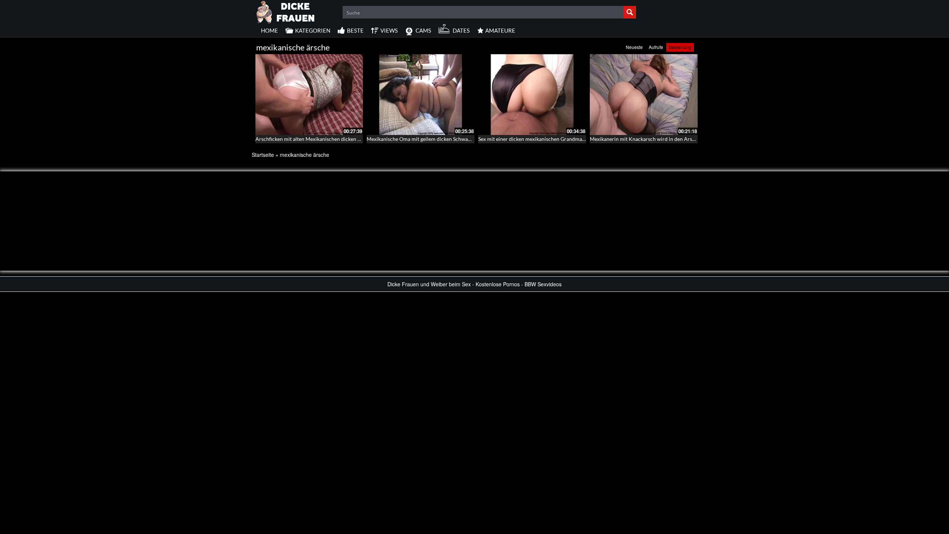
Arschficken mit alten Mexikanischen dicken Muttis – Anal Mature (331, 139)
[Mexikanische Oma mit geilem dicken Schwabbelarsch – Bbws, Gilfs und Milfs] (420, 94)
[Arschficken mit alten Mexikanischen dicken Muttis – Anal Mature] (309, 94)
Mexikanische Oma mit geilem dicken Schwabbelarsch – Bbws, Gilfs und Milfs (455, 139)
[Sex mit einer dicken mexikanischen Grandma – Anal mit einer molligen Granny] (532, 94)
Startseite (263, 154)
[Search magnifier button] (630, 12)
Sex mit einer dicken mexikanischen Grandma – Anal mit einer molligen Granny (568, 139)
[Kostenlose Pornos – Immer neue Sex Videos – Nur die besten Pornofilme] (286, 11)
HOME (269, 30)
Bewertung (680, 47)
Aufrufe (656, 47)
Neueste (634, 47)
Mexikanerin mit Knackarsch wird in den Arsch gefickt (652, 139)
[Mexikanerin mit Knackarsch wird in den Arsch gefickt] (644, 94)
